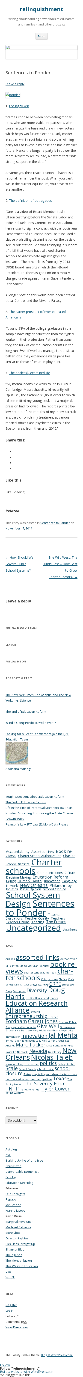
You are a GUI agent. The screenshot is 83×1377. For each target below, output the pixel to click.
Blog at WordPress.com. (57, 1355)
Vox (8, 1272)
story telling (38, 1074)
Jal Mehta (62, 1035)
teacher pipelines (41, 1079)
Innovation (52, 881)
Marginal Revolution (19, 1221)
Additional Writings (19, 769)
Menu (41, 36)
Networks (22, 1052)
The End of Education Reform (26, 711)
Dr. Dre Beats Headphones (42, 998)
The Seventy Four (44, 1083)
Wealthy (19, 1092)
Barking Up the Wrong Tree (24, 1160)
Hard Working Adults (33, 1030)
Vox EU (10, 1277)
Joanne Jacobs (15, 1210)
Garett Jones (43, 1021)
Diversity (37, 990)
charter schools (39, 974)
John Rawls (28, 1040)
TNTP (12, 1088)
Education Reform (50, 877)
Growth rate (13, 1030)
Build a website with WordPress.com (27, 1371)
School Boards (27, 1069)
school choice (45, 1069)
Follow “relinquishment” (19, 1368)
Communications (50, 872)
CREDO (24, 984)
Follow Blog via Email (22, 628)
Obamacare (31, 1064)
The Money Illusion (19, 1260)
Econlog (11, 1177)
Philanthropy (61, 885)
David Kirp (68, 984)
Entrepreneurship (26, 1016)
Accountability (18, 851)
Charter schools (34, 866)
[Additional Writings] (17, 763)
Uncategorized (33, 927)
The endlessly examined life (29, 373)
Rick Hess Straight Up (20, 1244)
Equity (11, 881)
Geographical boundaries (21, 1027)
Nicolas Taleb (52, 1057)
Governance (67, 1027)
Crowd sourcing (39, 984)
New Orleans (34, 885)
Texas (60, 1078)
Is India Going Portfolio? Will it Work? (31, 723)
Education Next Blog (19, 1183)
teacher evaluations (18, 1079)
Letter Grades (55, 1040)
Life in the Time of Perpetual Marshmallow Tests (39, 808)
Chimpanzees (49, 979)
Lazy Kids (41, 1040)
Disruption (19, 991)
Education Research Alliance (37, 1007)
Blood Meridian (29, 965)
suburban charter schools (61, 1074)
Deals (9, 991)
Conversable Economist (22, 1171)
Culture (70, 872)
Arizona (10, 959)
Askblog (11, 1149)
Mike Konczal (54, 1045)
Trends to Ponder (30, 1089)
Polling (61, 1064)
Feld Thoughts (15, 1194)
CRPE (55, 983)
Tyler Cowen (56, 1088)
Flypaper (12, 1199)
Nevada (38, 1051)
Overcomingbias (17, 1238)
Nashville (11, 1052)
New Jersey (54, 1052)
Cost (16, 984)
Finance (53, 1017)
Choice (63, 979)
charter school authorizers (40, 972)
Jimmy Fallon (13, 1040)
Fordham (16, 1021)
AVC (8, 1155)
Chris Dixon (13, 1166)
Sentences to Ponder (55, 523)
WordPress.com (17, 1327)
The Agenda (14, 1255)
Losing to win (19, 106)
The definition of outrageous (30, 200)
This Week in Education (22, 1266)
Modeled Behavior (18, 1227)
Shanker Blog (15, 1249)
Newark (12, 885)
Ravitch (70, 1064)
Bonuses (44, 965)
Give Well (48, 1026)
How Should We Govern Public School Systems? (19, 564)
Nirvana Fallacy (15, 1064)
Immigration (13, 1036)
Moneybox (13, 1233)
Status (27, 1074)
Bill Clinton (12, 965)
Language (69, 881)
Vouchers (70, 929)
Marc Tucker (30, 1044)
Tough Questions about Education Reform (35, 796)
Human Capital (30, 881)
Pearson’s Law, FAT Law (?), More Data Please (37, 824)
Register (11, 1305)
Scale (12, 1068)
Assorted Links (42, 851)
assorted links (37, 957)
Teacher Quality (37, 918)
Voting (9, 1092)
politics (48, 1063)
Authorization (68, 959)
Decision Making (18, 877)
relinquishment (41, 9)
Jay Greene (13, 1205)
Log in (10, 1310)
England (35, 1011)
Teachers (58, 918)
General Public (68, 1022)
